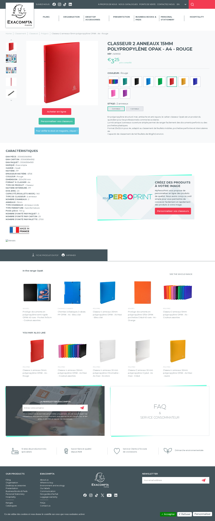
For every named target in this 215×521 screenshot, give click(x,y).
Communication (47, 491)
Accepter (169, 514)
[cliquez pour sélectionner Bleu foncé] (195, 81)
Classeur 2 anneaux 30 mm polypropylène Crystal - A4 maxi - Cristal (140, 373)
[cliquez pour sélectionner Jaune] (183, 81)
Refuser (185, 514)
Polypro (45, 33)
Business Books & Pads (146, 18)
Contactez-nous (166, 4)
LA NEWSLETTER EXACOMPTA (55, 401)
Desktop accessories (92, 18)
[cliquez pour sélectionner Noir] (136, 81)
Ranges (9, 503)
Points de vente (147, 4)
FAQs (42, 503)
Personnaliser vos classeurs (57, 121)
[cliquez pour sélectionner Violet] (125, 93)
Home (9, 33)
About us (44, 480)
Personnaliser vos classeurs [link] (173, 211)
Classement (20, 33)
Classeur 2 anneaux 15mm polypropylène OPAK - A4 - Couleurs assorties (175, 314)
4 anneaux (134, 109)
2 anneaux (116, 109)
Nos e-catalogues (128, 4)
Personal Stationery (167, 18)
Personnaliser (202, 514)
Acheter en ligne (56, 111)
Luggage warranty (48, 497)
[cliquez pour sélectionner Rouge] (172, 81)
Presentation (121, 17)
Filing (46, 17)
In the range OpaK (33, 270)
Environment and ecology (52, 485)
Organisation (71, 17)
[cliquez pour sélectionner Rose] (113, 93)
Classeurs (33, 33)
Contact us (45, 505)
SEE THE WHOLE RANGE (181, 274)
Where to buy (46, 482)
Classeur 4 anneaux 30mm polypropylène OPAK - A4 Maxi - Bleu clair (107, 314)
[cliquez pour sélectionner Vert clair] (160, 81)
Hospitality (197, 17)
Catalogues (11, 505)
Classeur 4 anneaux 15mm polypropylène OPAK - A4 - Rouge (35, 373)
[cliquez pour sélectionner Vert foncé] (125, 81)
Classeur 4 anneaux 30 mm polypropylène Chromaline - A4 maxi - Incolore (106, 373)
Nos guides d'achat (49, 494)
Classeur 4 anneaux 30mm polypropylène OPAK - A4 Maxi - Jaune (177, 373)
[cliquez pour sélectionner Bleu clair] (148, 81)
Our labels (45, 488)
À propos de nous (107, 4)
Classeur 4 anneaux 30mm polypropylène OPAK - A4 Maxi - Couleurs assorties (72, 373)
